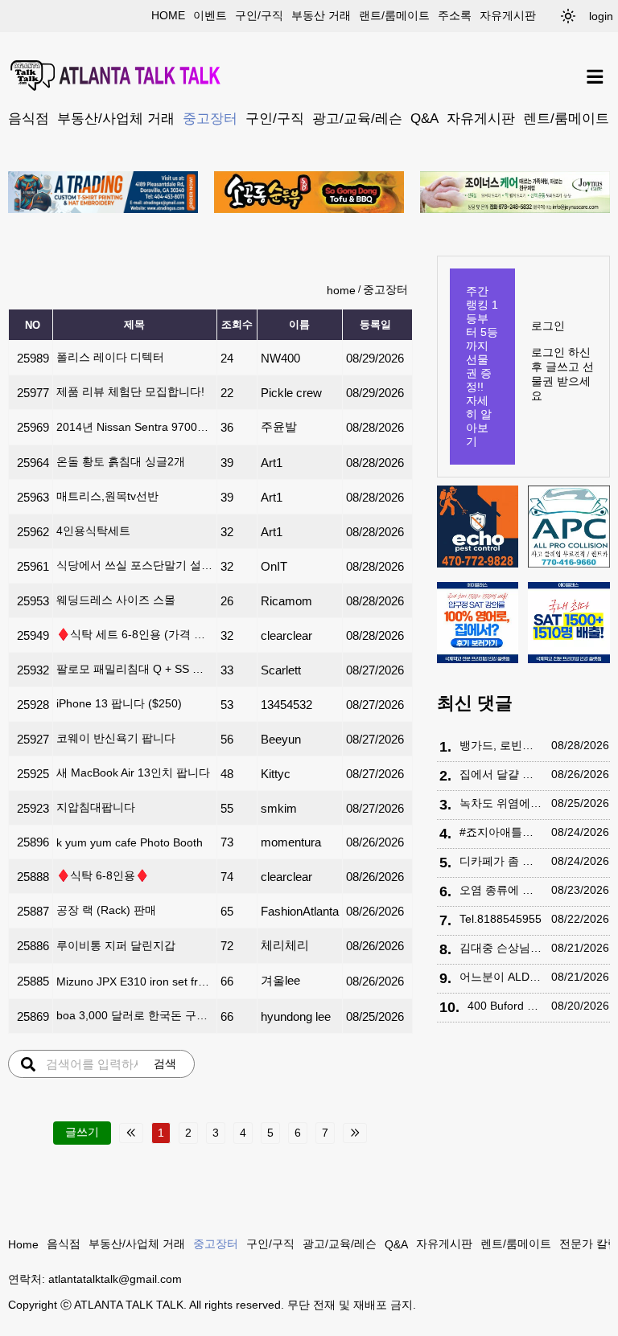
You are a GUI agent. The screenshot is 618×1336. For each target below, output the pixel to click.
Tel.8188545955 (500, 918)
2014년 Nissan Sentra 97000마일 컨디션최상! (134, 426)
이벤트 (210, 15)
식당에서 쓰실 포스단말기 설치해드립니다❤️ (134, 565)
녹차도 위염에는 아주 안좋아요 (501, 803)
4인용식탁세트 (93, 530)
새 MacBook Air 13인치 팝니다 (133, 772)
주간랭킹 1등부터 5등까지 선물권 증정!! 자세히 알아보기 (482, 366)
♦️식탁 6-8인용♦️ (102, 875)
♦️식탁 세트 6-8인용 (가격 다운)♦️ (134, 634)
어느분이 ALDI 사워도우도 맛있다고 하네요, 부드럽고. (501, 976)
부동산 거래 (321, 15)
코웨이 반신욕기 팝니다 (115, 738)
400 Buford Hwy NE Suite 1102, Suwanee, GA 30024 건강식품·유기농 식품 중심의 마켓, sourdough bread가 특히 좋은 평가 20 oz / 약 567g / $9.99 (505, 1005)
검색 (165, 1063)
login (601, 16)
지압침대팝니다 (95, 807)
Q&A (424, 118)
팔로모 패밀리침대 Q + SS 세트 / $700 (134, 668)
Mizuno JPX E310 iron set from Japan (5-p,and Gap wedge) (134, 981)
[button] (568, 16)
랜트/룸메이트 (394, 15)
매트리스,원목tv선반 (107, 496)
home (168, 15)
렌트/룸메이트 (566, 118)
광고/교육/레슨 (357, 118)
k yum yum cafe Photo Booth (129, 842)
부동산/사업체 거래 (116, 118)
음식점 (28, 118)
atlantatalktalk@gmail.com (115, 1278)
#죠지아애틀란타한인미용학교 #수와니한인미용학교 (501, 832)
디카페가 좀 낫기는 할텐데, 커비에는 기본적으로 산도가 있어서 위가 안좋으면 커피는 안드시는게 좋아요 (501, 860)
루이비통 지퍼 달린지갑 (115, 945)
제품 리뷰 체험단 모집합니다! (130, 391)
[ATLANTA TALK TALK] (116, 77)
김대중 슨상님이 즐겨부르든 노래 (501, 947)
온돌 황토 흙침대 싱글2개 (120, 461)
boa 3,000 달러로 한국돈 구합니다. (134, 1015)
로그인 (548, 325)
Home (23, 1244)
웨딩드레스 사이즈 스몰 (115, 599)
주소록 (455, 15)
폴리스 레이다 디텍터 (110, 356)
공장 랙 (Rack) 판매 (106, 910)
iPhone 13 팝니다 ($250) (119, 703)
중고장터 (210, 118)
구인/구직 (259, 15)
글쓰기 (82, 1131)
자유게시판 (508, 15)
